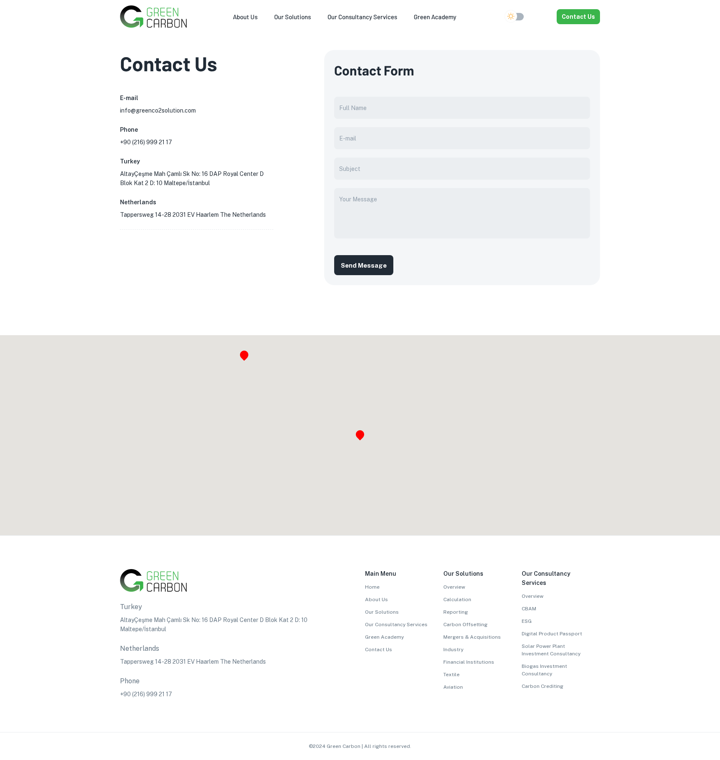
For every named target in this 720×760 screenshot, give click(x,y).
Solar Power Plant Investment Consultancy (551, 650)
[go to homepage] (153, 26)
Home (372, 587)
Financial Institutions (468, 662)
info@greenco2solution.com (158, 110)
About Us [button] (245, 16)
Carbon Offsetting (465, 624)
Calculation (457, 599)
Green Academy (384, 637)
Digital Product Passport (552, 634)
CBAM (529, 609)
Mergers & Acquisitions (472, 637)
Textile (451, 674)
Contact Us (578, 16)
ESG (527, 621)
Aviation (453, 687)
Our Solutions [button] (292, 16)
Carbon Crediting (542, 686)
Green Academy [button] (435, 16)
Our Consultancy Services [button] (362, 16)
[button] (541, 16)
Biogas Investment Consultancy (544, 670)
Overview (454, 587)
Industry (453, 649)
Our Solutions (382, 612)
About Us (376, 599)
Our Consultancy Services (396, 624)
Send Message (364, 265)
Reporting (455, 612)
